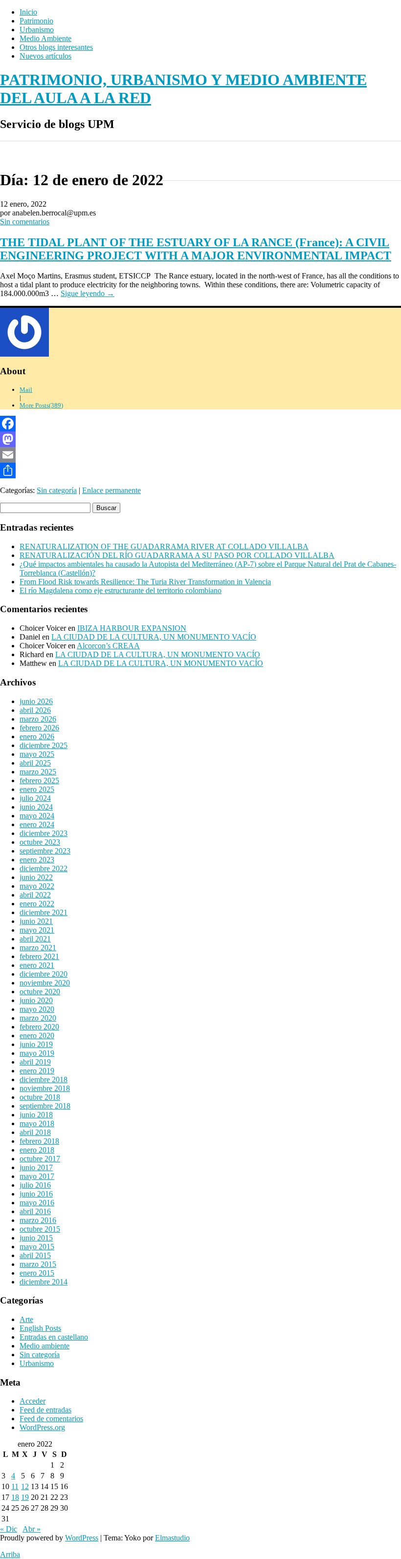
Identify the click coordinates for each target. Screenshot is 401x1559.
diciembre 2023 (43, 833)
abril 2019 (35, 1062)
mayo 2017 (37, 1176)
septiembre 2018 (45, 1106)
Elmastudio (172, 1538)
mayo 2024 (37, 816)
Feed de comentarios (51, 1418)
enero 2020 (37, 1035)
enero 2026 (37, 736)
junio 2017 (36, 1167)
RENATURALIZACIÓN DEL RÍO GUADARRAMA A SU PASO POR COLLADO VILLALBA (177, 555)
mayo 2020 (37, 1009)
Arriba (10, 1554)
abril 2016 (35, 1211)
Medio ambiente (44, 1346)
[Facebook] (200, 423)
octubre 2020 (40, 991)
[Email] (200, 455)
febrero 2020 (39, 1027)
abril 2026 (35, 710)
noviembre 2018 (45, 1088)
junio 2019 (36, 1044)
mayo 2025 (37, 754)
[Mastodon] (200, 439)
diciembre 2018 (43, 1079)
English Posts (40, 1328)
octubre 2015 (40, 1229)
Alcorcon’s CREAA (108, 645)
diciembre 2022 (43, 868)
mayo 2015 (37, 1246)
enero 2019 (37, 1071)
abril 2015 (35, 1255)
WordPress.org (42, 1427)
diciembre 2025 (43, 745)
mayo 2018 (37, 1123)
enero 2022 (37, 903)
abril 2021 (35, 939)
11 (15, 1486)
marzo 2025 (38, 772)
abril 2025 (35, 763)
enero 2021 (37, 965)
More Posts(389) (41, 405)
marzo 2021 (38, 947)
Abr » (31, 1529)
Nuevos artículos (45, 56)
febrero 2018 (39, 1141)
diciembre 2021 (43, 912)
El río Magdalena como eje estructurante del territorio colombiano (121, 590)
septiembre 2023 (45, 851)
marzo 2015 (38, 1264)
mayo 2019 (37, 1053)
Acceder (32, 1401)
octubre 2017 (40, 1158)
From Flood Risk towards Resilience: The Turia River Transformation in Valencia (145, 581)
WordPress (81, 1538)
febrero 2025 (39, 780)
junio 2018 (36, 1115)
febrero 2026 (39, 728)
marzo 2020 (38, 1018)
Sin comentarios (24, 221)
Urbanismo (37, 29)
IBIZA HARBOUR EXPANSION (131, 628)
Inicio (28, 12)
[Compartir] (200, 470)
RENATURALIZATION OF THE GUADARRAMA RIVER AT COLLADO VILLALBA (164, 546)
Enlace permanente (111, 490)
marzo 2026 (38, 719)
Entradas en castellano (54, 1337)
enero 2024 (37, 824)
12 (25, 1486)
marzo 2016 (38, 1220)
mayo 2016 (37, 1202)
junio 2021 (36, 921)
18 (15, 1497)
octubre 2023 (40, 842)
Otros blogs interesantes (56, 47)
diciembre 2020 (43, 974)
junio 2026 (36, 701)
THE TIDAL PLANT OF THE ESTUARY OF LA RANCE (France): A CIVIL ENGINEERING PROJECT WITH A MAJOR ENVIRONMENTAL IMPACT (195, 249)
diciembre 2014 (43, 1282)
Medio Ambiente (45, 38)
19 (25, 1497)
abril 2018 (35, 1132)
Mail (26, 389)
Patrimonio (36, 21)
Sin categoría (57, 490)
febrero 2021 (39, 956)
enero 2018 (37, 1150)
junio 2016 (36, 1194)
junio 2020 (36, 1000)
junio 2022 (36, 877)
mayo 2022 (37, 886)
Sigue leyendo (87, 293)
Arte (26, 1319)
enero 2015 (37, 1273)
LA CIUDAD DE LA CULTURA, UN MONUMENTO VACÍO (153, 637)
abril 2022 (35, 895)
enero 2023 (37, 859)
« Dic (8, 1529)
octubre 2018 (40, 1097)
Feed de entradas (45, 1410)
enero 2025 (37, 789)
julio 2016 (35, 1185)
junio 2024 (36, 807)
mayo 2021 (37, 930)
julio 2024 (35, 798)
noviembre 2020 (45, 983)
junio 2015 (36, 1238)
